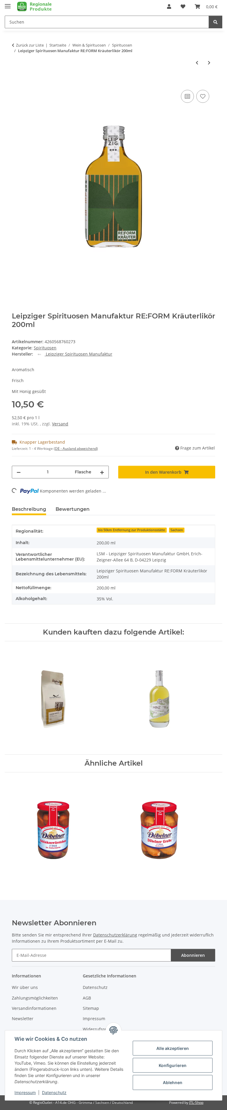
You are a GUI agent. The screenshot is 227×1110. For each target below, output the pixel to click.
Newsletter (22, 1018)
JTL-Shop (196, 1102)
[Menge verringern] (18, 472)
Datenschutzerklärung (115, 935)
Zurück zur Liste (30, 45)
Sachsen (177, 530)
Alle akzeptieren (172, 1048)
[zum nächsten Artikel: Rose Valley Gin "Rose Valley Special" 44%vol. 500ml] (209, 62)
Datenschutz (54, 1092)
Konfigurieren (173, 1065)
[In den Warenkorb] (16, 82)
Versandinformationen (34, 1008)
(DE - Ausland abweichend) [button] (76, 448)
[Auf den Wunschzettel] (202, 96)
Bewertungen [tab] (73, 509)
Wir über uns (25, 987)
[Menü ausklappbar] (8, 3)
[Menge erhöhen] (101, 472)
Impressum (25, 1092)
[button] (169, 6)
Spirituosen (45, 348)
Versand (60, 424)
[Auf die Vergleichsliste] (187, 96)
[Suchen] (215, 22)
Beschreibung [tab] (29, 509)
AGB (87, 998)
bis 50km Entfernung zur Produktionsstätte (131, 530)
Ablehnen (172, 1082)
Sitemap (91, 1008)
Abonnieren (193, 955)
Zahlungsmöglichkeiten (35, 998)
